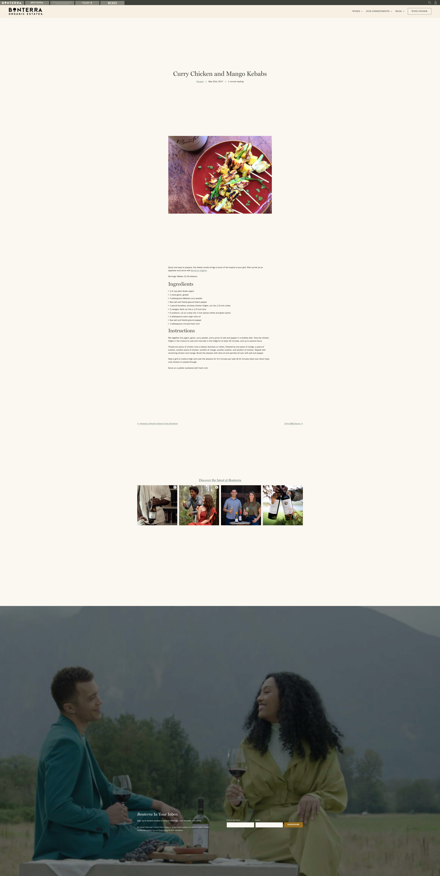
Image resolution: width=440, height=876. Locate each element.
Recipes (200, 82)
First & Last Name (233, 820)
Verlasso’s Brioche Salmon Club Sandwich (159, 424)
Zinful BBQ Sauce (292, 424)
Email (257, 820)
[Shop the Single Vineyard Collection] (62, 3)
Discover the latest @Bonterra (220, 480)
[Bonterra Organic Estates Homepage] (26, 11)
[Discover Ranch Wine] (87, 3)
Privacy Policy (163, 830)
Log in (435, 2)
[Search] (429, 2)
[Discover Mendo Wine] (112, 3)
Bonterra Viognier (199, 271)
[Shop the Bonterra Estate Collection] (37, 3)
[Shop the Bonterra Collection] (12, 3)
